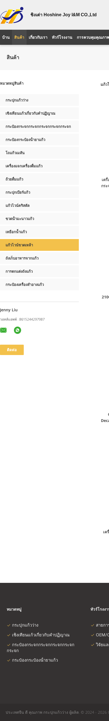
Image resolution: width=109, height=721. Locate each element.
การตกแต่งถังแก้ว (19, 271)
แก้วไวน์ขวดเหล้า (19, 244)
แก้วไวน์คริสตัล (18, 205)
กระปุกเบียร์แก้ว (18, 192)
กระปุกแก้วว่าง (17, 100)
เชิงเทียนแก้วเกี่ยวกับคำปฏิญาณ (30, 113)
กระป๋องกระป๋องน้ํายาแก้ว (25, 139)
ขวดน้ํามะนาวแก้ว (20, 218)
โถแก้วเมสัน (15, 152)
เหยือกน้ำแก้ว (16, 231)
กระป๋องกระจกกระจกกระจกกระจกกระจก (38, 126)
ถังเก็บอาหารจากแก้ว (22, 258)
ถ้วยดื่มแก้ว (14, 179)
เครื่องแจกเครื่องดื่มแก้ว (24, 165)
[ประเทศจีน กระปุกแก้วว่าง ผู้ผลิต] (12, 15)
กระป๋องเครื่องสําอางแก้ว (25, 284)
